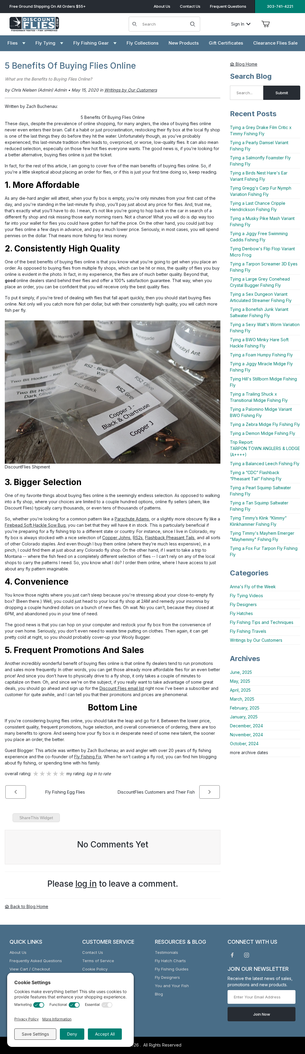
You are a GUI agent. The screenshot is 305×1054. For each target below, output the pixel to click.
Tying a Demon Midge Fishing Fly (262, 433)
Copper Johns (116, 537)
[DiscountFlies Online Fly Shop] (34, 23)
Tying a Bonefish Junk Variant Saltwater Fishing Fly (259, 312)
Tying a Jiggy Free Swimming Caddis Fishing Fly (259, 236)
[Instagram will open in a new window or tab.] (247, 955)
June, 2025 (241, 672)
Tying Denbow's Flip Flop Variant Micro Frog (262, 251)
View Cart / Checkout (30, 969)
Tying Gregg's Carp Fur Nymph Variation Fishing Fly (260, 191)
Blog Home (245, 64)
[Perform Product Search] (193, 24)
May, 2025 (240, 681)
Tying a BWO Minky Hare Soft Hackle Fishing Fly (259, 342)
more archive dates (249, 752)
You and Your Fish (172, 985)
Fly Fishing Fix (88, 756)
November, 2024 (246, 734)
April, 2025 (240, 690)
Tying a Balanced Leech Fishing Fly (264, 463)
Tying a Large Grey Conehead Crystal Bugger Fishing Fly (260, 282)
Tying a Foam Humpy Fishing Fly (261, 354)
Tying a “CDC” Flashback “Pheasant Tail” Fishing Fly (255, 475)
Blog (159, 994)
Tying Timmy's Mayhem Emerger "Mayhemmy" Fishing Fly (262, 536)
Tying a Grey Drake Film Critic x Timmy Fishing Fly (261, 130)
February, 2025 (244, 707)
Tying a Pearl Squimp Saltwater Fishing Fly (260, 490)
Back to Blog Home (28, 906)
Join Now (261, 1014)
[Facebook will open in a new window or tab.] (232, 955)
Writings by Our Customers (256, 640)
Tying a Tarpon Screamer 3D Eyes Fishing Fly (264, 267)
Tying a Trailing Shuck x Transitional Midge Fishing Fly (259, 397)
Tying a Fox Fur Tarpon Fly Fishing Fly (264, 551)
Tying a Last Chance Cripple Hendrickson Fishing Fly (257, 206)
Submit (282, 92)
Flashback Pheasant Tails (169, 537)
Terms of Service (98, 960)
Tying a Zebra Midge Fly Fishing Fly (265, 424)
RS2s (138, 537)
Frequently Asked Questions (36, 960)
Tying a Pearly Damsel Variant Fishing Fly (259, 145)
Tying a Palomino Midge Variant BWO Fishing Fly (261, 412)
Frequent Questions (228, 6)
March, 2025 (242, 698)
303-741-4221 (280, 6)
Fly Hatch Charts (170, 960)
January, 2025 (244, 716)
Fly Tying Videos (246, 595)
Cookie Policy (95, 969)
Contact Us (190, 6)
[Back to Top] (286, 1016)
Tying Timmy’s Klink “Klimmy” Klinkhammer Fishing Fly (258, 521)
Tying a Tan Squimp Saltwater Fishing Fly (259, 506)
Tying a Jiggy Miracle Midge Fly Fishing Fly (261, 366)
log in (86, 884)
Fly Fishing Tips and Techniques (261, 622)
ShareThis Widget (36, 817)
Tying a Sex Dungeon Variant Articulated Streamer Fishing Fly (261, 297)
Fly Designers (243, 604)
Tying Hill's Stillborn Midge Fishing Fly (263, 382)
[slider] (48, 774)
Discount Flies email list (121, 688)
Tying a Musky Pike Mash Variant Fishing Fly (262, 221)
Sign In (237, 23)
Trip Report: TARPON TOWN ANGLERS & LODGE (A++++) (265, 448)
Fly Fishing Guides (172, 969)
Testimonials (166, 952)
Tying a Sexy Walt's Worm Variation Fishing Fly (265, 327)
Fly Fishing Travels (248, 631)
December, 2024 (246, 725)
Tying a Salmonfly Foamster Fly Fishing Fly (260, 160)
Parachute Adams (132, 518)
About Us (162, 6)
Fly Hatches (241, 613)
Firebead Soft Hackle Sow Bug (35, 525)
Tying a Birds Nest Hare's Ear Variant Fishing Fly (258, 176)
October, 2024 (244, 743)
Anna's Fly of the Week (253, 586)
